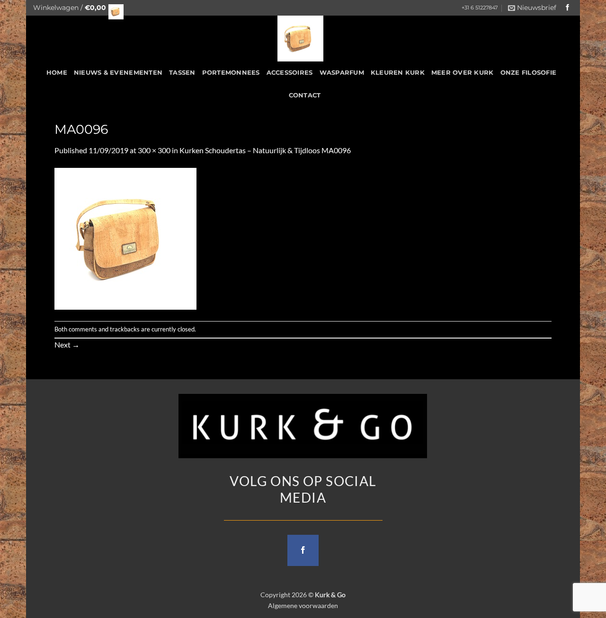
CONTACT (305, 95)
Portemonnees (231, 72)
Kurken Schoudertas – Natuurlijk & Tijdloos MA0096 (265, 150)
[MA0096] (125, 237)
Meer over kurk (462, 72)
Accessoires (290, 72)
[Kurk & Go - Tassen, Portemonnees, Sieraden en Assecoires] (300, 38)
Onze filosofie (528, 72)
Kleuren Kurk (398, 72)
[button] (75, 8)
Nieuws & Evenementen (118, 72)
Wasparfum (342, 72)
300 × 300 (154, 150)
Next (67, 344)
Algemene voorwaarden (303, 605)
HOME (56, 72)
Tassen (182, 72)
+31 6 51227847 (480, 8)
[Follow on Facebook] (567, 7)
